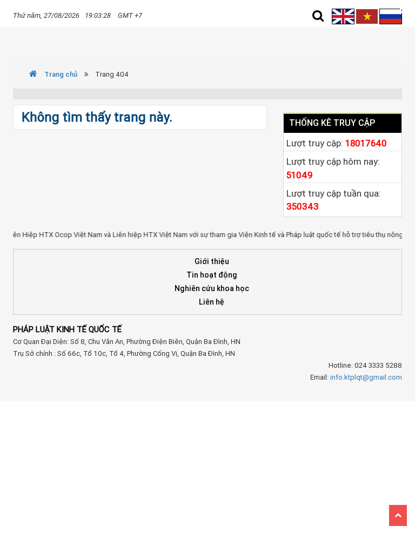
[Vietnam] (367, 16)
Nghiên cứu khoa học (212, 288)
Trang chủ (60, 74)
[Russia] (390, 16)
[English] (344, 16)
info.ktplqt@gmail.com (366, 377)
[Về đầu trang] (398, 515)
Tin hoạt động (211, 275)
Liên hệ (211, 302)
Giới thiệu (212, 261)
